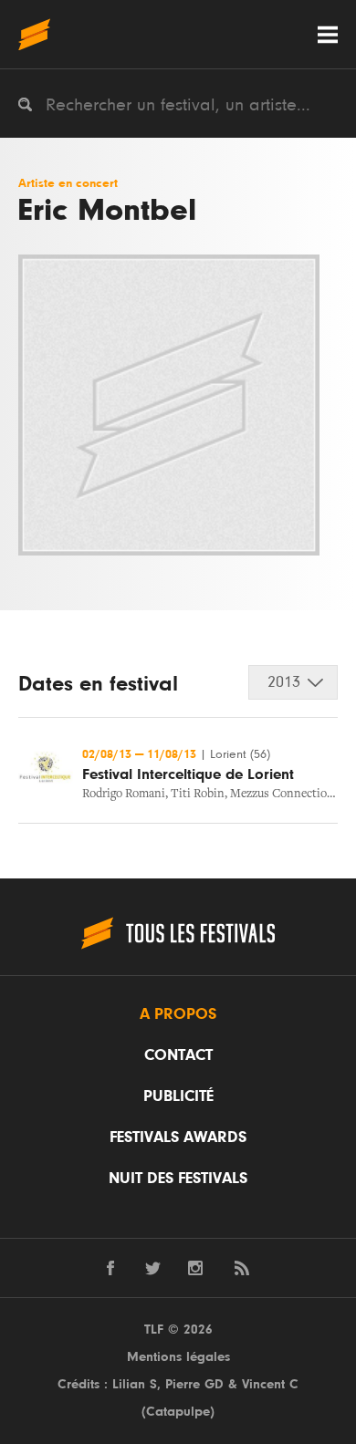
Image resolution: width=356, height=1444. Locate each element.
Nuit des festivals (178, 1178)
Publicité (178, 1096)
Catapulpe (178, 1411)
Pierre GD (194, 1384)
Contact (178, 1055)
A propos (178, 1014)
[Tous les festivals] (34, 34)
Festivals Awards (178, 1137)
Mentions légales (178, 1357)
